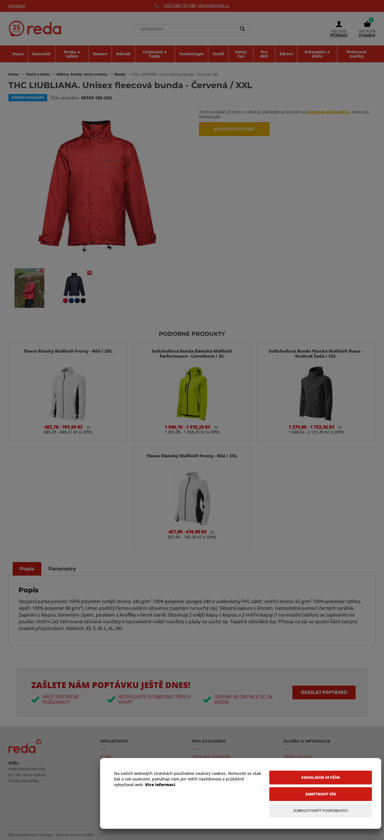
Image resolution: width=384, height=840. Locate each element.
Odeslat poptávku (324, 692)
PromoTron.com (68, 834)
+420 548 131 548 (179, 5)
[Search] (242, 28)
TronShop (44, 834)
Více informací (160, 784)
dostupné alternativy (328, 112)
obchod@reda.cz (213, 5)
